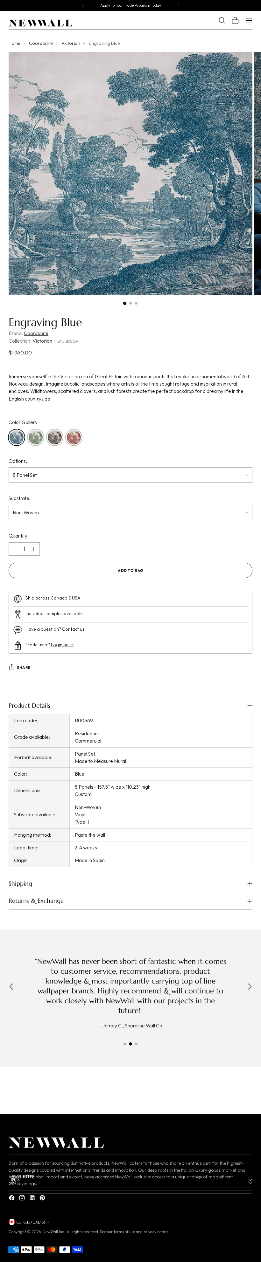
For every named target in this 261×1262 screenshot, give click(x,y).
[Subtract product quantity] (14, 549)
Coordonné (41, 43)
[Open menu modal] (249, 20)
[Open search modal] (226, 20)
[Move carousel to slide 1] (124, 1044)
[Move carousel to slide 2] (130, 1044)
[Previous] (83, 5)
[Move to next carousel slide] (247, 1092)
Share (24, 667)
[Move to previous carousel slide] (232, 1092)
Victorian (70, 43)
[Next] (178, 5)
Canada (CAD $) (30, 1222)
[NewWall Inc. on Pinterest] (43, 1199)
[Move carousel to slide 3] (136, 1044)
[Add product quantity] (33, 549)
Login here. (62, 645)
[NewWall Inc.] (40, 23)
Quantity (18, 535)
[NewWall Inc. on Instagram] (22, 1199)
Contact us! (74, 629)
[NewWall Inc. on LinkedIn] (33, 1199)
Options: (18, 461)
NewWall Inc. (54, 1231)
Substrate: (20, 498)
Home (14, 43)
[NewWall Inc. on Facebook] (12, 1199)
